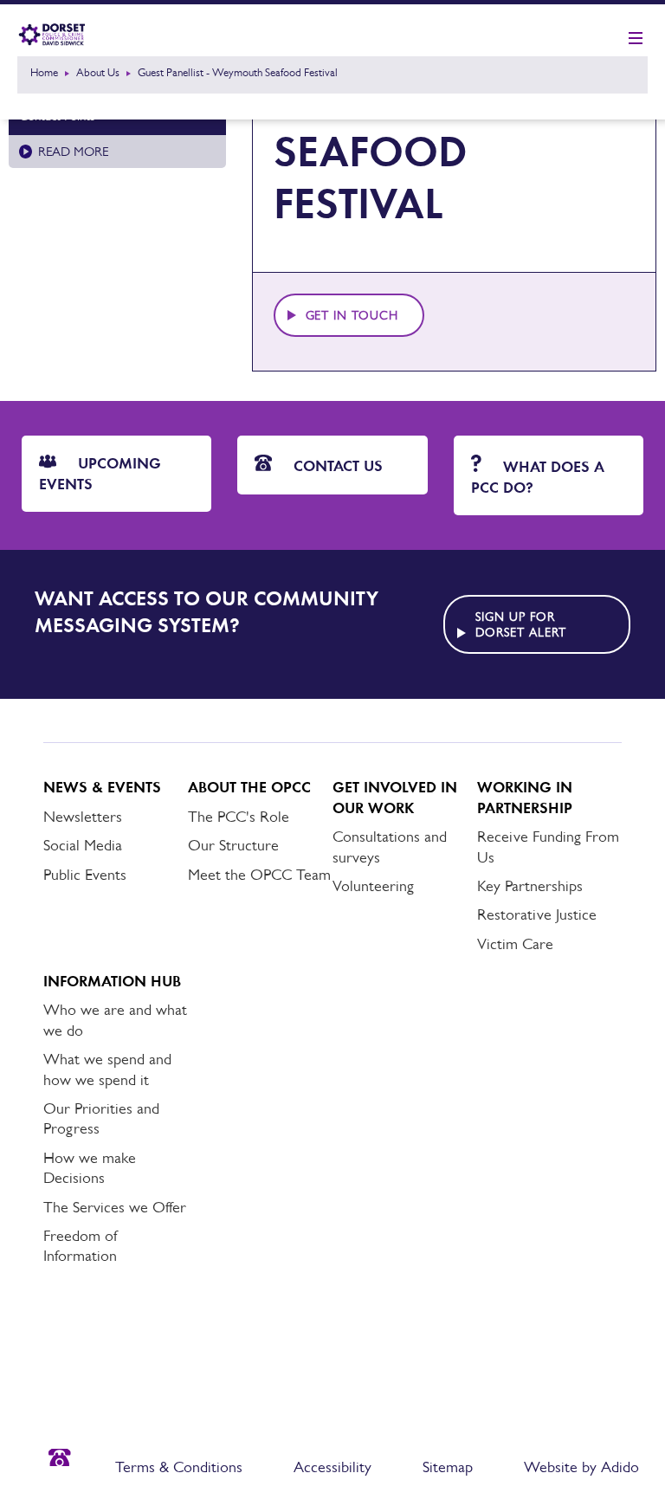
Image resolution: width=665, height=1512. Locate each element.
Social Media (82, 845)
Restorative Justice (537, 914)
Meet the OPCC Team (259, 874)
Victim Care (515, 944)
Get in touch (352, 315)
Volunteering (373, 886)
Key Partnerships (530, 886)
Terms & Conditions (178, 1467)
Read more (73, 151)
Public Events (84, 874)
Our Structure (233, 845)
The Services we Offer (114, 1207)
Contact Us (336, 465)
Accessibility (332, 1467)
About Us (97, 72)
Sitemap (448, 1467)
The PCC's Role (238, 816)
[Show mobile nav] (635, 39)
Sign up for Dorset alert (520, 624)
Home (44, 72)
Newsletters (82, 816)
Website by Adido (581, 1467)
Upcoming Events (100, 473)
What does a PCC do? (537, 476)
